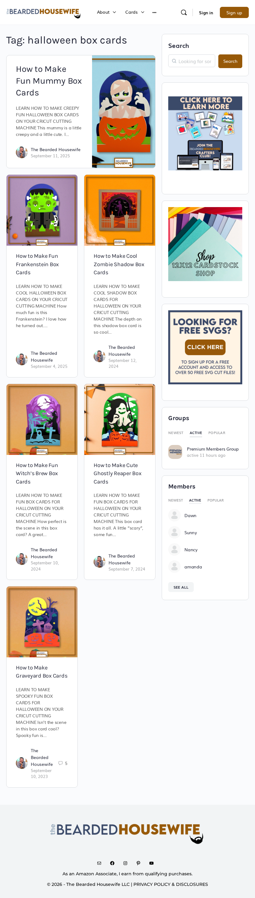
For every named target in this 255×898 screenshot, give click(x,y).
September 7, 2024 (127, 569)
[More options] (154, 12)
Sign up (234, 12)
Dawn (190, 515)
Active (196, 432)
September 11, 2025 (50, 156)
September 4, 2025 (49, 366)
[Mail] (101, 863)
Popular (216, 432)
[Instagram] (127, 863)
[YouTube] (153, 863)
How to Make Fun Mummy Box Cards (49, 81)
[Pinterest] (140, 863)
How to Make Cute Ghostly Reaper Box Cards (117, 473)
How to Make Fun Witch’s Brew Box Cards (37, 473)
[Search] (184, 12)
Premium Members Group (213, 449)
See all (181, 587)
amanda (193, 566)
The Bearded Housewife (56, 149)
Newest (175, 432)
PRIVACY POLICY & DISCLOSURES (170, 884)
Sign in (206, 12)
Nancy (190, 549)
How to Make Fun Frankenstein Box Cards (37, 264)
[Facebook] (114, 863)
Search (178, 45)
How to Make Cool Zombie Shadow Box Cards (119, 264)
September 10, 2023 (41, 773)
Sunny (190, 532)
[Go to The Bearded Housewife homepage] (43, 11)
